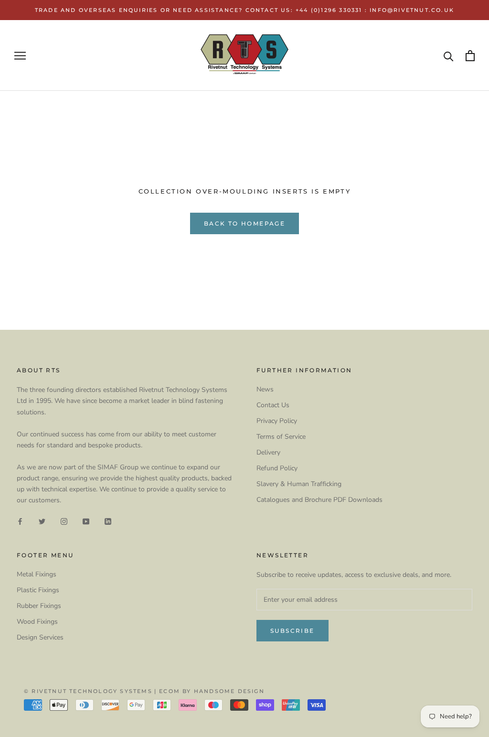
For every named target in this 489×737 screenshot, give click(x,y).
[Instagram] (64, 520)
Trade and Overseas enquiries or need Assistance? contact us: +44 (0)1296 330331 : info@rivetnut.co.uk (244, 10)
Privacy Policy (276, 420)
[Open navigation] (20, 56)
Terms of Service (281, 436)
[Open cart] (470, 55)
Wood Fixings (37, 621)
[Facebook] (20, 520)
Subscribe (292, 630)
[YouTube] (86, 520)
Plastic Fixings (38, 590)
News (265, 389)
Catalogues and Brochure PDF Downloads (319, 499)
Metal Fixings (36, 574)
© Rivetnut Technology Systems (88, 691)
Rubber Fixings (39, 605)
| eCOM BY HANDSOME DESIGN (209, 691)
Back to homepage (244, 223)
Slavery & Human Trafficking (298, 483)
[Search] (449, 56)
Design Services (40, 637)
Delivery (268, 452)
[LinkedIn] (108, 520)
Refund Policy (277, 468)
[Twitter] (42, 520)
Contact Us (272, 405)
